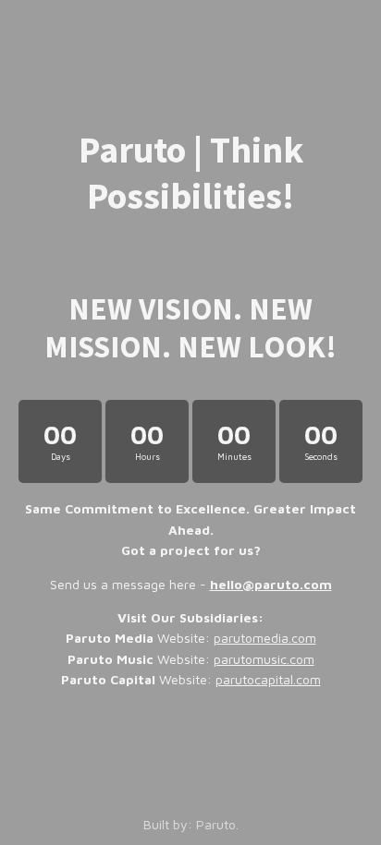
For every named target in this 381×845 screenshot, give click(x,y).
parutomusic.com (264, 659)
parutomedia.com (265, 638)
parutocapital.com (268, 679)
